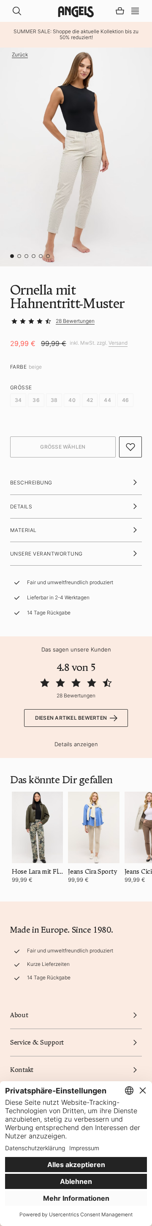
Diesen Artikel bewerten (71, 718)
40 (71, 400)
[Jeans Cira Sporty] (93, 827)
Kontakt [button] (21, 1070)
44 (107, 400)
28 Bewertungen (75, 321)
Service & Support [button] (37, 1042)
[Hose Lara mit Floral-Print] (37, 827)
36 (36, 400)
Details (21, 506)
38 (54, 400)
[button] (135, 10)
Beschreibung (31, 482)
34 (18, 400)
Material (23, 530)
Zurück (20, 55)
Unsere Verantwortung (46, 554)
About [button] (19, 1015)
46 (125, 400)
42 (90, 400)
